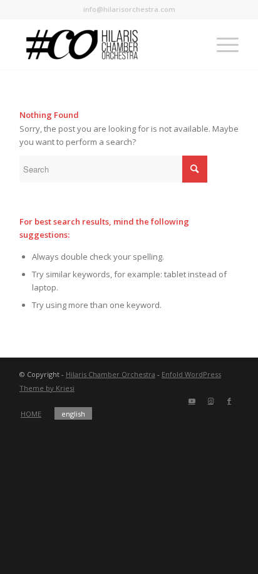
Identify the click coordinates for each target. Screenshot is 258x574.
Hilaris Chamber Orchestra (110, 374)
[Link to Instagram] (210, 400)
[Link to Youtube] (191, 400)
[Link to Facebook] (229, 400)
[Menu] (221, 44)
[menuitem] (31, 414)
